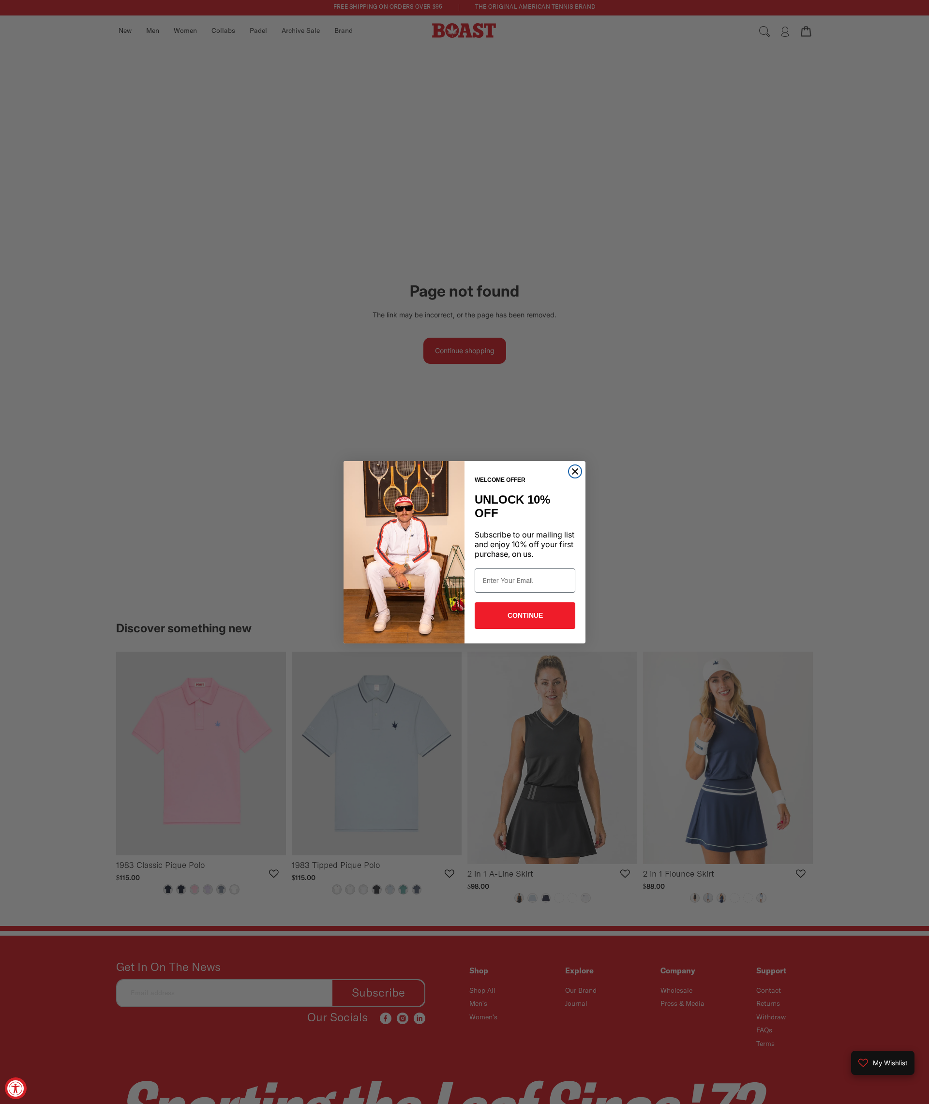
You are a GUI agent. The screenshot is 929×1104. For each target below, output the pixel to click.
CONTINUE (525, 615)
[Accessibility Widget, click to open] (16, 1088)
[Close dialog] (575, 471)
